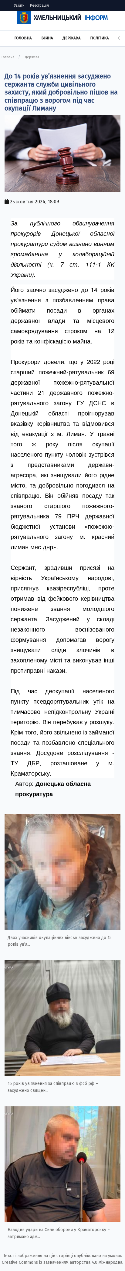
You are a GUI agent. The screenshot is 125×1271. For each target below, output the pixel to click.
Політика (99, 38)
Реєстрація (39, 5)
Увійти (19, 5)
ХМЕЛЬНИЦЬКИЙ (71, 18)
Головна (23, 38)
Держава (71, 38)
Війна (47, 38)
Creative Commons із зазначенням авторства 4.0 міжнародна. (62, 1262)
